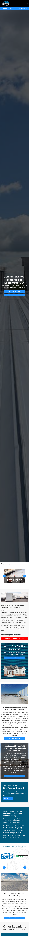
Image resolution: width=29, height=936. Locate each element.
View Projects (8, 798)
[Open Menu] (27, 4)
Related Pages (6, 564)
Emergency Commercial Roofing (14, 638)
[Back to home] (6, 3)
